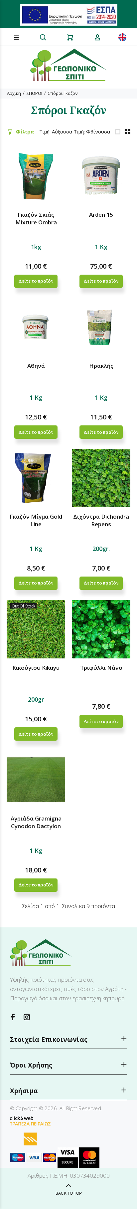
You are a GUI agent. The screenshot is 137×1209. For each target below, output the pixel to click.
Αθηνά (36, 365)
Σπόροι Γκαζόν (62, 93)
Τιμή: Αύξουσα (55, 131)
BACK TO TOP (69, 1193)
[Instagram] (27, 1017)
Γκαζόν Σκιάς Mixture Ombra (36, 218)
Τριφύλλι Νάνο (101, 667)
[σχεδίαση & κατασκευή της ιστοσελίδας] (21, 1117)
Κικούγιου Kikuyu (36, 667)
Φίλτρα (25, 131)
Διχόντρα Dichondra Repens (101, 520)
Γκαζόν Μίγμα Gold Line (36, 520)
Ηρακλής (101, 365)
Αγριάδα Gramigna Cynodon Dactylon (36, 822)
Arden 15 (101, 214)
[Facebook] (13, 1017)
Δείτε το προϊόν (35, 281)
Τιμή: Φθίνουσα (91, 131)
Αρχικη (14, 93)
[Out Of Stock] (36, 628)
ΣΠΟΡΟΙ (34, 93)
